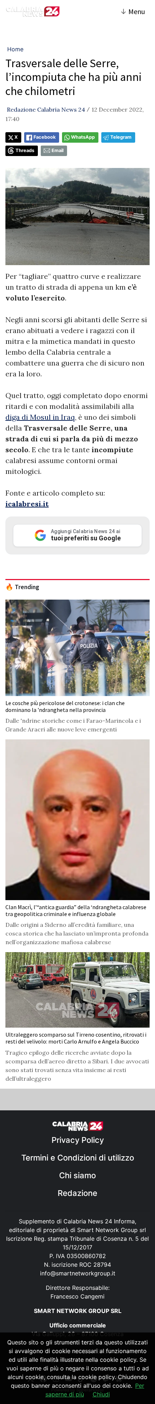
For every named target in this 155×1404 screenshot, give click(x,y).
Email (57, 150)
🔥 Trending (22, 587)
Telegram (121, 137)
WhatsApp (83, 137)
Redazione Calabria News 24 (46, 109)
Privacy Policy (78, 1140)
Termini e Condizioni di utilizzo (77, 1157)
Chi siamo (77, 1175)
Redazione (77, 1193)
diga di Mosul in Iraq (40, 417)
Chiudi (101, 1394)
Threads (24, 150)
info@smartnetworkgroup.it (77, 1273)
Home (15, 49)
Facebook (45, 137)
